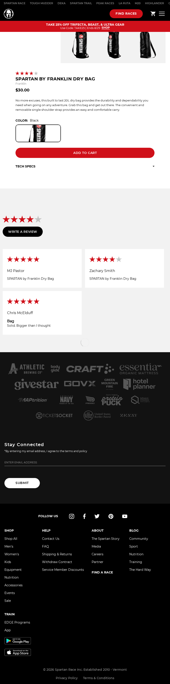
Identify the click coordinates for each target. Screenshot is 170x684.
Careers (97, 554)
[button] (27, 74)
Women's (11, 554)
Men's (8, 546)
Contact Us (50, 539)
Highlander (154, 3)
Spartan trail (81, 3)
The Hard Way (140, 570)
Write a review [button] (22, 232)
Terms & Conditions (98, 678)
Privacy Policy (67, 678)
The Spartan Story (106, 539)
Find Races (126, 14)
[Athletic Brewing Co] (26, 368)
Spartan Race (14, 3)
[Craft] (90, 368)
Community (138, 539)
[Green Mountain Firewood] (109, 384)
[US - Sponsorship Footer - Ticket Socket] (54, 415)
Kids (7, 562)
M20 (138, 3)
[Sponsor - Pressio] (90, 399)
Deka (62, 3)
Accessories (13, 585)
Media (96, 546)
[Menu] (161, 13)
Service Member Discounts (63, 570)
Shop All (10, 539)
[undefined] (55, 368)
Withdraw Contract (57, 562)
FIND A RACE (102, 572)
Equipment (13, 570)
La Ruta (124, 3)
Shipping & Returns (57, 554)
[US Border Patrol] (97, 415)
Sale (7, 601)
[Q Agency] (140, 399)
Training (135, 562)
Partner (97, 562)
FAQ (45, 546)
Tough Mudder (41, 3)
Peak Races (105, 3)
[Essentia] (141, 368)
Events (9, 593)
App (7, 630)
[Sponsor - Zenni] (128, 415)
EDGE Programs (17, 622)
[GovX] (80, 384)
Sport (133, 546)
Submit (22, 483)
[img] (42, 260)
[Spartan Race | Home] (9, 14)
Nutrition (11, 577)
